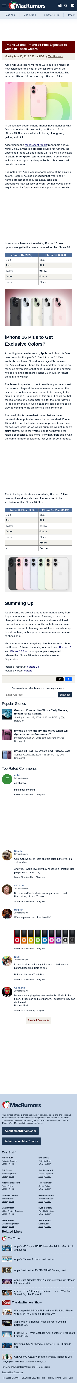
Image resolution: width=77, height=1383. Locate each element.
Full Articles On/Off (29, 1378)
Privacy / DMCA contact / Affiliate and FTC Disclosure (26, 1367)
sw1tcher (19, 885)
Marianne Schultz (47, 1195)
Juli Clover (7, 1170)
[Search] (67, 6)
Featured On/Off (10, 1378)
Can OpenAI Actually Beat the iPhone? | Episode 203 (43, 1356)
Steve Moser (8, 1220)
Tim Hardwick (55, 56)
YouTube (14, 1238)
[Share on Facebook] (68, 679)
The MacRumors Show (27, 1302)
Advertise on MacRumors (21, 1141)
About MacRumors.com (20, 1130)
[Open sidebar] (73, 6)
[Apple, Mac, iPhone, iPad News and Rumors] (27, 9)
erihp (17, 775)
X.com (11, 1164)
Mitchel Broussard (11, 1183)
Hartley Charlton (10, 1195)
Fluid (43, 1378)
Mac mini (10, 15)
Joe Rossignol (45, 1170)
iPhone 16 (65, 647)
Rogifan (18, 909)
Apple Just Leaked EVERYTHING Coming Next (40, 1270)
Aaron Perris (44, 1220)
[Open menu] (4, 5)
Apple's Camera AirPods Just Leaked (34, 1259)
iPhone (28, 670)
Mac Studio (30, 15)
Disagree (40, 794)
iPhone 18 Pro (51, 15)
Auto (59, 1378)
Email (4, 1164)
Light (65, 1378)
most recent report (36, 144)
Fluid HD (50, 1378)
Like (32, 794)
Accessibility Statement (12, 1372)
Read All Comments (38, 1020)
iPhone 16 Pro (18, 651)
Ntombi (18, 851)
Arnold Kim (7, 1158)
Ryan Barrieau (45, 1208)
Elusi (17, 956)
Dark (71, 1378)
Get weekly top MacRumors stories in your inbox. (38, 688)
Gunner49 (19, 987)
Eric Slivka (43, 1158)
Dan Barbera (8, 1208)
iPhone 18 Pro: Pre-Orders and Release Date (42, 750)
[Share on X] (60, 679)
